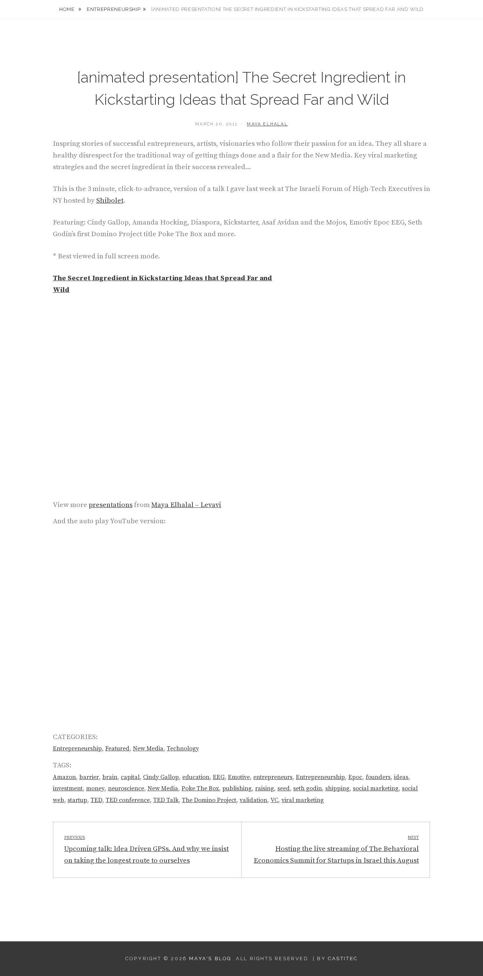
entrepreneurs (272, 777)
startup (77, 800)
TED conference (128, 800)
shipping (337, 788)
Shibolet (109, 200)
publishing (237, 788)
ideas (401, 777)
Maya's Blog (210, 958)
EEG (219, 777)
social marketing (375, 788)
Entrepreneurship (113, 9)
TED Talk (165, 800)
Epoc (355, 777)
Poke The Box (200, 788)
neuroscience (126, 788)
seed (283, 788)
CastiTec (343, 958)
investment (68, 788)
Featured (117, 748)
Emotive (239, 777)
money (95, 788)
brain (109, 777)
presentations (110, 505)
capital (130, 777)
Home (67, 9)
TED (96, 800)
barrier (89, 777)
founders (378, 777)
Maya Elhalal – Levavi (186, 505)
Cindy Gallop (161, 777)
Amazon (64, 777)
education (195, 777)
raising (264, 788)
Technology (183, 748)
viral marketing (302, 800)
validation (253, 800)
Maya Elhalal (267, 124)
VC (274, 800)
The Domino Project (209, 800)
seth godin (307, 788)
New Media (148, 748)
